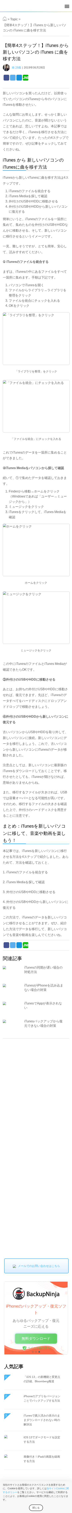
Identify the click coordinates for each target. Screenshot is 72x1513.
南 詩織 (16, 67)
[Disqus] (36, 1094)
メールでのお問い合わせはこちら (39, 1265)
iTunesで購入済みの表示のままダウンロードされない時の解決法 (42, 1420)
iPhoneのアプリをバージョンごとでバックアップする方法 (42, 1398)
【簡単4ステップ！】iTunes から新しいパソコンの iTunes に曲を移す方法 (34, 27)
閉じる (36, 1507)
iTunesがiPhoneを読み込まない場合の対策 (43, 988)
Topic (14, 19)
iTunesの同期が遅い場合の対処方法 (43, 970)
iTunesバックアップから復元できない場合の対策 (43, 1023)
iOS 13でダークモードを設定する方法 (42, 1439)
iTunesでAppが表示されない (43, 1005)
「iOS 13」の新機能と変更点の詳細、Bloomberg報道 (42, 1379)
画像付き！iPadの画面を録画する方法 (42, 1459)
